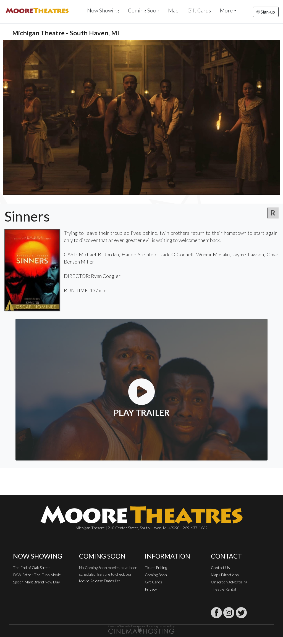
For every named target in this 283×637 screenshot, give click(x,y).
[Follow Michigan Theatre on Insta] (228, 612)
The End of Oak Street (31, 567)
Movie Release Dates (96, 580)
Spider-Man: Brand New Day (36, 582)
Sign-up (267, 11)
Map (173, 10)
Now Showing (103, 10)
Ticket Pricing (156, 567)
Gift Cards (199, 10)
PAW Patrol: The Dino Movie (37, 574)
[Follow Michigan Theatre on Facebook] (216, 612)
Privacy (151, 589)
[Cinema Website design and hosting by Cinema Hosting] (141, 629)
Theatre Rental (223, 589)
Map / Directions (225, 574)
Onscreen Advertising (229, 582)
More (226, 10)
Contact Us (220, 567)
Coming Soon (143, 10)
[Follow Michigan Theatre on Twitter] (241, 612)
